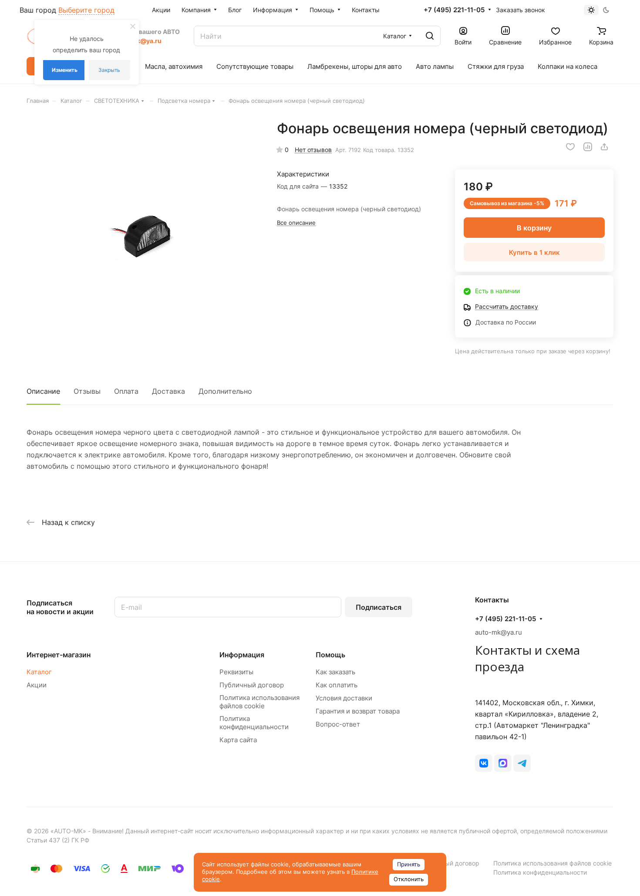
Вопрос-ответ (338, 724)
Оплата (126, 391)
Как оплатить (336, 685)
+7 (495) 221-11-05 (454, 10)
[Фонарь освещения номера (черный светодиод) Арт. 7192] (143, 236)
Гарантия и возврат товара (358, 711)
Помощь (330, 654)
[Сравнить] (587, 146)
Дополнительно (225, 391)
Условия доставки (344, 698)
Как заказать (335, 672)
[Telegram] (522, 763)
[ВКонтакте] (483, 763)
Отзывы (87, 391)
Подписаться (378, 607)
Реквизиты (236, 672)
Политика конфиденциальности (254, 722)
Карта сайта (238, 740)
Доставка (168, 391)
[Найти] (430, 36)
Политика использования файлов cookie (259, 701)
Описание (43, 391)
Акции (37, 685)
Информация (241, 654)
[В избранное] (570, 146)
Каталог (39, 672)
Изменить (64, 70)
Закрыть (109, 70)
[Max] (503, 763)
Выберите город (86, 10)
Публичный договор (251, 685)
